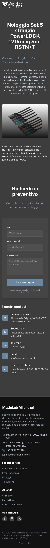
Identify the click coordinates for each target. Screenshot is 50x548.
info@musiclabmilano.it (23, 358)
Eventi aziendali (10, 473)
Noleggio (7, 477)
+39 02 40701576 (20, 347)
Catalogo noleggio (14, 58)
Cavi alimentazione (15, 62)
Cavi (34, 58)
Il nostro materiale (12, 504)
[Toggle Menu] (46, 5)
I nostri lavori (9, 500)
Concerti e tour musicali (14, 468)
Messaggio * (13, 255)
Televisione (8, 482)
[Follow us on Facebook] (4, 518)
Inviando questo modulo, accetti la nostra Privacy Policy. (25, 291)
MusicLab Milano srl (18, 408)
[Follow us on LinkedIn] (19, 518)
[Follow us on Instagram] (11, 518)
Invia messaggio (25, 282)
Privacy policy (25, 543)
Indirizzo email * (14, 241)
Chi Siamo (7, 495)
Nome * (10, 227)
